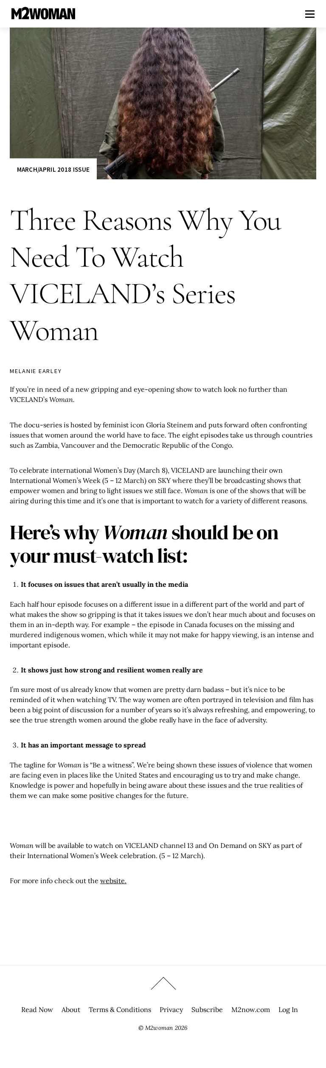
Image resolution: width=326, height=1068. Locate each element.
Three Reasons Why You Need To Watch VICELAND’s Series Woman (145, 275)
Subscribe (207, 1009)
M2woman (159, 1028)
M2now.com (250, 1009)
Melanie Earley (36, 371)
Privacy (171, 1009)
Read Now (37, 1009)
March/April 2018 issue (53, 169)
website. (113, 880)
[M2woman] (43, 15)
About (71, 1009)
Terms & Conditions (120, 1009)
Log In (288, 1009)
